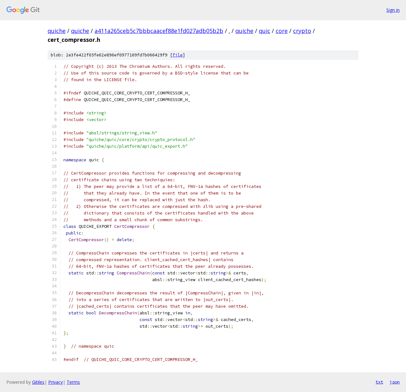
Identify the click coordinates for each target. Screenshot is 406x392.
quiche (57, 31)
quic (264, 31)
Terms (73, 382)
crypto (302, 31)
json (395, 382)
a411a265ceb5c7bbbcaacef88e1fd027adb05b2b (159, 31)
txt (379, 382)
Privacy (55, 382)
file (178, 55)
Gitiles (38, 382)
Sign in (393, 10)
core (282, 31)
